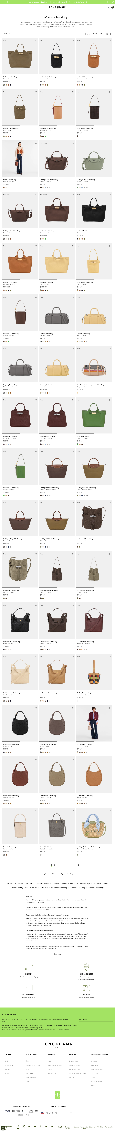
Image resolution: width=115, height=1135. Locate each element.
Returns (7, 1073)
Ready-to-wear (31, 1077)
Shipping (7, 1069)
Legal (60, 1127)
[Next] (36, 56)
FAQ (6, 1061)
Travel (28, 1069)
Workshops (94, 1073)
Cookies (100, 1127)
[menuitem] (57, 1113)
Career (93, 1077)
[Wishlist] (36, 41)
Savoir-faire (94, 1065)
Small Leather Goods (33, 1065)
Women (54, 874)
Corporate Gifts (74, 1069)
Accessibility (109, 1127)
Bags (62, 874)
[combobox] (57, 1113)
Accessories (30, 1073)
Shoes (28, 1081)
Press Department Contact (78, 1073)
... (58, 865)
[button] (6, 8)
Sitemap (93, 1085)
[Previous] (4, 56)
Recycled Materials (97, 1069)
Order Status (9, 1065)
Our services (73, 1061)
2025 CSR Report (96, 1081)
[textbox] (50, 1112)
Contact (72, 1077)
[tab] (11, 125)
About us (94, 1061)
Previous (8, 2)
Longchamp (45, 874)
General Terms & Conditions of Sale (84, 1128)
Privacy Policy (38, 1027)
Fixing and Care (74, 1065)
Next (107, 2)
